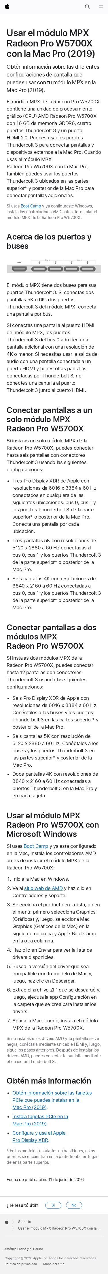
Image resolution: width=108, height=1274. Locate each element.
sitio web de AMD (43, 888)
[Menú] (101, 7)
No (74, 1205)
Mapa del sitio (54, 1264)
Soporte (24, 1222)
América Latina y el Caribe (23, 1249)
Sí (53, 1205)
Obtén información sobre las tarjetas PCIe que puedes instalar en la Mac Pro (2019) (52, 1100)
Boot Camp (31, 206)
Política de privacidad (21, 1264)
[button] (87, 7)
